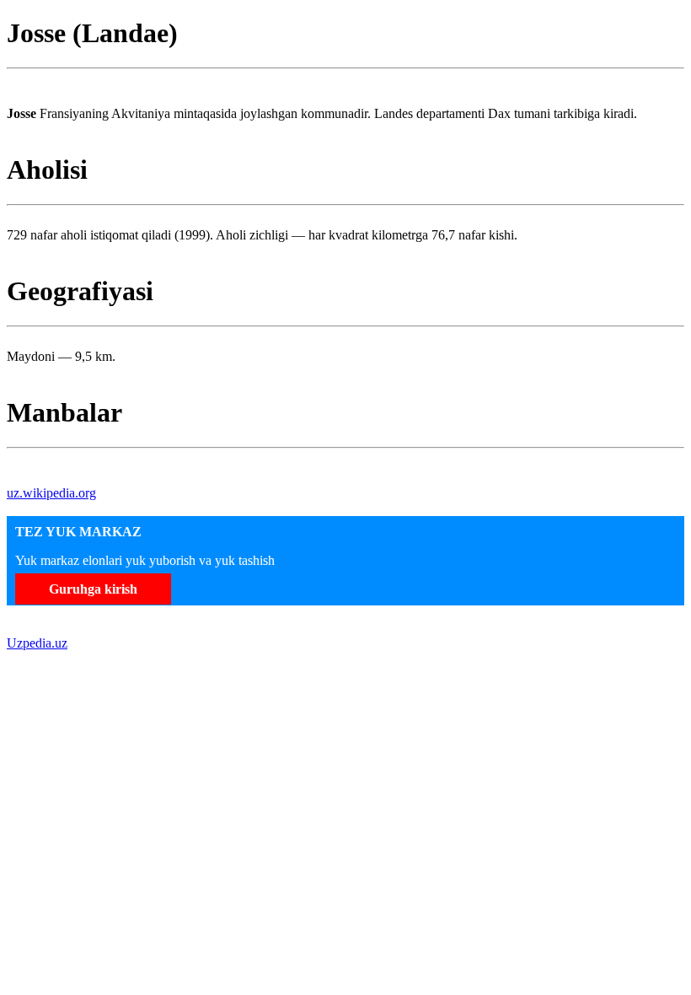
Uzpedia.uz (37, 643)
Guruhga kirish (93, 589)
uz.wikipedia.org (51, 493)
